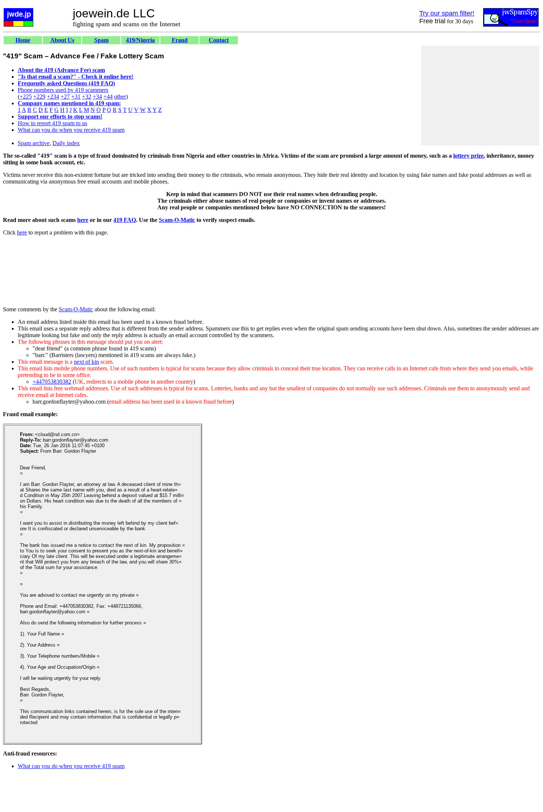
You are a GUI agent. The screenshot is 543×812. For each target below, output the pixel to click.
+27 (65, 96)
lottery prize (468, 156)
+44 (108, 96)
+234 (53, 96)
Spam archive (33, 143)
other (120, 96)
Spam (101, 40)
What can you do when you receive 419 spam (71, 130)
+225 (26, 96)
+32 (86, 96)
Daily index (66, 143)
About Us (62, 40)
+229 (39, 96)
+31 (76, 96)
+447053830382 (52, 381)
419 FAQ (124, 220)
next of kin (86, 362)
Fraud (180, 40)
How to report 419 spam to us (52, 123)
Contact (219, 40)
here (82, 220)
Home (23, 40)
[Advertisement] (480, 95)
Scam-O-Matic (177, 220)
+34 (97, 96)
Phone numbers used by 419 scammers (63, 90)
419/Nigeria (140, 40)
